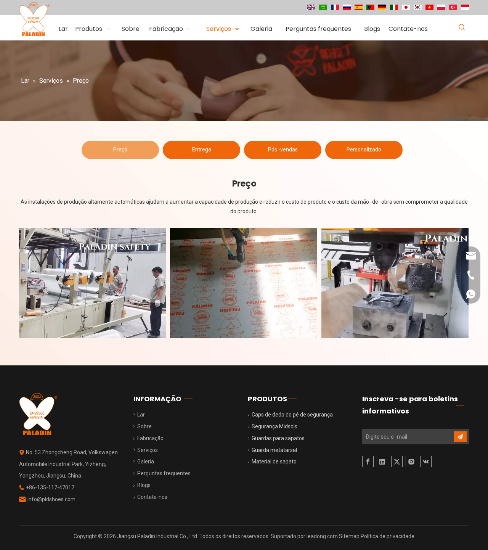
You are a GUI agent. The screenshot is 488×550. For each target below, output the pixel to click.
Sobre (144, 426)
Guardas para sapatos (278, 438)
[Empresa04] (395, 283)
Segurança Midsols (274, 426)
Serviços (147, 450)
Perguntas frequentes (164, 473)
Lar (141, 415)
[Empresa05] (92, 283)
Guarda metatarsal (274, 450)
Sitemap (350, 536)
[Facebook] (368, 461)
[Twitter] (397, 461)
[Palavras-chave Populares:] (462, 28)
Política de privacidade (387, 536)
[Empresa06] (243, 283)
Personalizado (364, 149)
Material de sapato (274, 461)
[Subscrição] (460, 436)
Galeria (145, 461)
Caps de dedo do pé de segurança (292, 415)
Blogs (144, 485)
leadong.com (323, 536)
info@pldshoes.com (51, 499)
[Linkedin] (382, 461)
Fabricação (150, 438)
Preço (120, 149)
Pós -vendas (283, 149)
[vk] (426, 461)
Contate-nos (152, 497)
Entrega (201, 149)
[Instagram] (411, 461)
